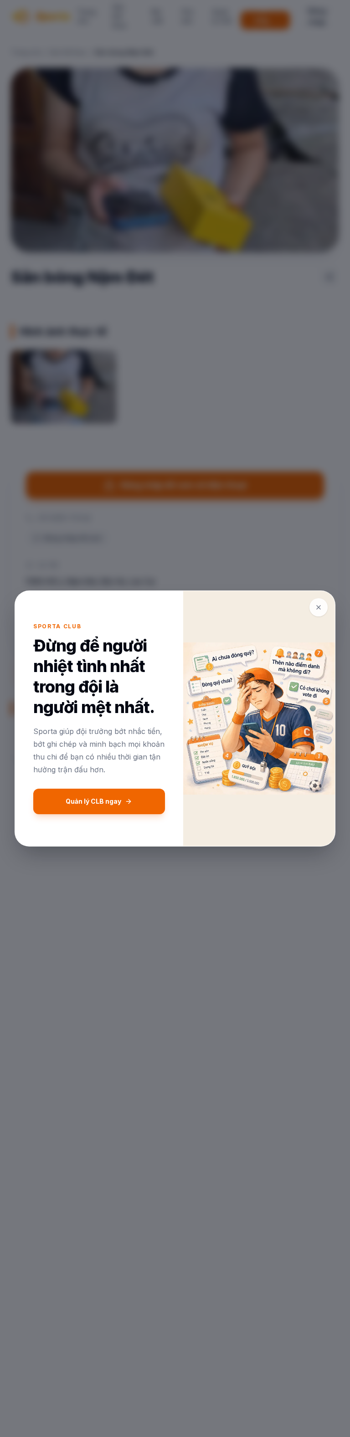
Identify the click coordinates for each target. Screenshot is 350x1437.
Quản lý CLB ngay (93, 801)
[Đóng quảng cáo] (318, 607)
